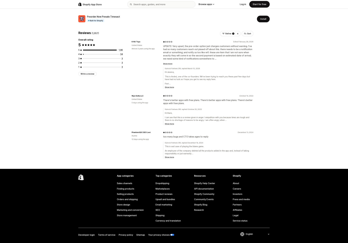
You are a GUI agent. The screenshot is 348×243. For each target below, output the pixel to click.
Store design (123, 204)
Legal (235, 215)
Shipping (160, 215)
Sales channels (124, 183)
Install (263, 19)
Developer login (86, 234)
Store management (127, 215)
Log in (243, 4)
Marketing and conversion (130, 210)
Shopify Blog (200, 204)
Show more (167, 64)
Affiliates (237, 210)
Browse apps (205, 4)
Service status (240, 220)
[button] (237, 33)
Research (199, 210)
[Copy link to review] (142, 42)
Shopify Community (204, 194)
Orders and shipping (127, 199)
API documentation (204, 188)
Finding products (125, 188)
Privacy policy (126, 234)
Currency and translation (168, 220)
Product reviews (164, 194)
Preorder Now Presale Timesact (103, 16)
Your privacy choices (159, 234)
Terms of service (106, 234)
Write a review (87, 74)
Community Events (204, 199)
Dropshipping (162, 183)
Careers (237, 188)
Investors (237, 194)
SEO (158, 210)
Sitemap (140, 234)
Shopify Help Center (204, 183)
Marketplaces (163, 188)
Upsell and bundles (165, 199)
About (236, 183)
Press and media (241, 199)
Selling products (125, 194)
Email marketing (164, 204)
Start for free (259, 4)
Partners (237, 204)
